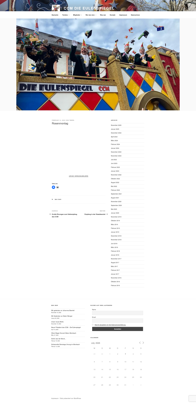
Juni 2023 (114, 163)
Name (94, 309)
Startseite (55, 15)
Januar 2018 (115, 255)
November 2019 (116, 217)
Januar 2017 (115, 274)
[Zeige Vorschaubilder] (78, 176)
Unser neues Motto (57, 322)
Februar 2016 (115, 285)
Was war (103, 15)
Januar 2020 (115, 213)
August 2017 (115, 262)
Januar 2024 (115, 148)
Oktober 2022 (115, 179)
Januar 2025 (115, 129)
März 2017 (114, 266)
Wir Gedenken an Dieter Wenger (61, 316)
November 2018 (116, 240)
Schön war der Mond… (58, 339)
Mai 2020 (114, 209)
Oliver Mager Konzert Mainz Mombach (63, 333)
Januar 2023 (115, 171)
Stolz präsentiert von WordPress (70, 398)
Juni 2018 (114, 243)
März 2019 (114, 224)
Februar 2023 (115, 167)
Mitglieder (76, 15)
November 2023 (116, 156)
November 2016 (116, 278)
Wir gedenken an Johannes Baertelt (62, 310)
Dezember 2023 (116, 152)
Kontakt (112, 15)
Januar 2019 (115, 232)
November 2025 (116, 125)
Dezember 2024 (116, 133)
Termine (65, 15)
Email (94, 317)
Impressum (123, 15)
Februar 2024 (115, 144)
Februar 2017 (115, 270)
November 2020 (116, 201)
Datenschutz (135, 15)
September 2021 (116, 194)
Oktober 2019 (115, 221)
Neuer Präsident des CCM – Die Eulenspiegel (66, 327)
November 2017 (116, 259)
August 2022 (115, 182)
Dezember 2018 (116, 236)
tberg (71, 120)
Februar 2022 (115, 190)
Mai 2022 (114, 186)
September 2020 (116, 205)
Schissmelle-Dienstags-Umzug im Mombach (65, 344)
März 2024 (114, 140)
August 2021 (115, 198)
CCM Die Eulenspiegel (89, 8)
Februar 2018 (115, 251)
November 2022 (116, 175)
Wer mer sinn (90, 15)
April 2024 (114, 137)
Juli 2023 (114, 160)
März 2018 (114, 247)
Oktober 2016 (115, 281)
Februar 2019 (115, 228)
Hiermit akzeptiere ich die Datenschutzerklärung (110, 325)
